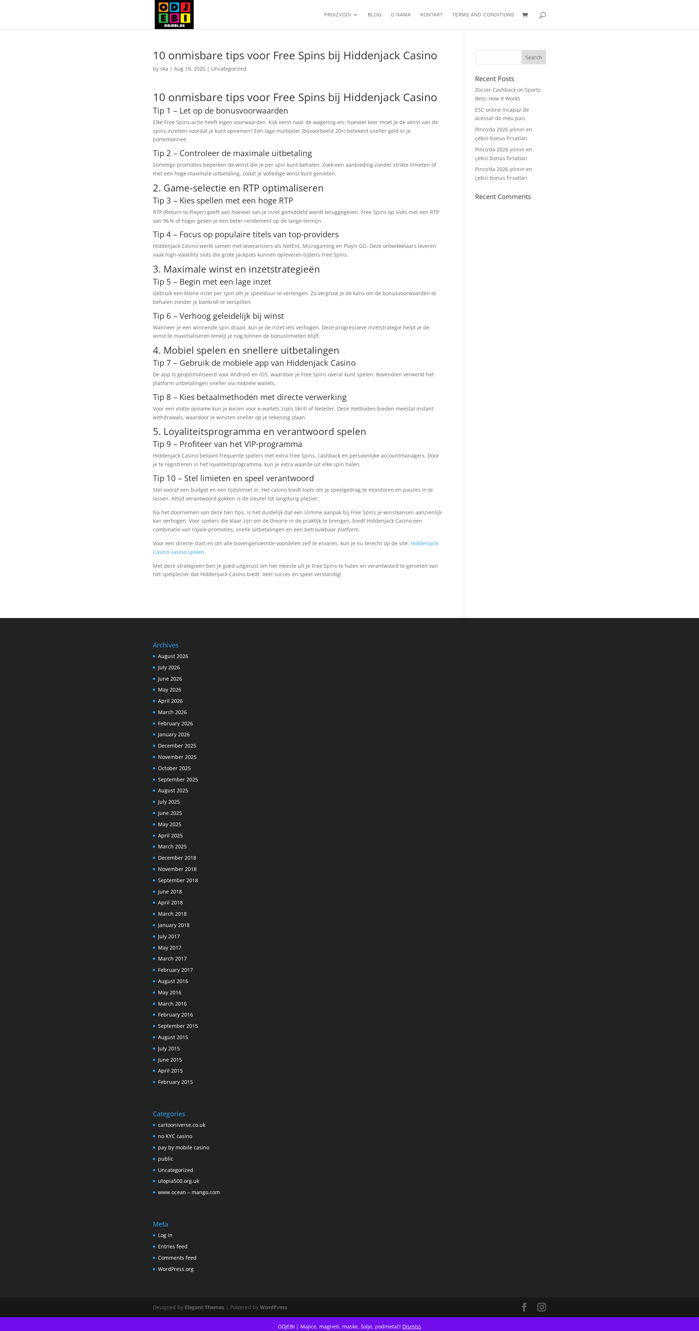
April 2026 (170, 700)
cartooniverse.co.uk (181, 1124)
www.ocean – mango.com (189, 1192)
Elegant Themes (204, 1307)
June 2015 (170, 1059)
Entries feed (172, 1246)
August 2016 (173, 981)
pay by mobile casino (183, 1147)
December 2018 (177, 857)
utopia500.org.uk (178, 1180)
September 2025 (178, 779)
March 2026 (172, 712)
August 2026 (173, 656)
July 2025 (169, 801)
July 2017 (169, 936)
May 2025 (169, 824)
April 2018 (170, 902)
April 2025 (170, 835)
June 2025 (170, 812)
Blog (374, 14)
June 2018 (170, 891)
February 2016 (175, 1014)
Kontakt (431, 14)
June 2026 (170, 678)
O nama (401, 14)
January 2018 (174, 925)
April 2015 (170, 1070)
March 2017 (172, 958)
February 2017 (175, 969)
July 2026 (169, 667)
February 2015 (175, 1081)
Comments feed (177, 1257)
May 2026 (169, 689)
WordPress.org (176, 1268)
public (165, 1158)
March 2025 (172, 846)
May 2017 (169, 947)
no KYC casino (175, 1136)
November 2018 (177, 868)
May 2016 (169, 992)
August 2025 (173, 790)
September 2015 (178, 1025)
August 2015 (173, 1037)
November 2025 (177, 756)
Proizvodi (337, 14)
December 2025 (177, 745)
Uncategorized (228, 68)
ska (164, 68)
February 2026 (175, 723)
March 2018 (172, 913)
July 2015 (169, 1048)
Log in (165, 1235)
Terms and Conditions (483, 14)
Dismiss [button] (411, 1326)
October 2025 (174, 768)
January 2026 (174, 734)
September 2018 (178, 880)
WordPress (273, 1307)
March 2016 (172, 1003)
